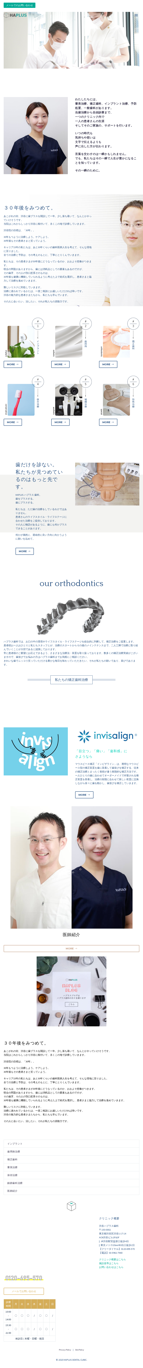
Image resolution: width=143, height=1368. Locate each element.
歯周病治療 (13, 1151)
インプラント (15, 1143)
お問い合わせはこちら (111, 1267)
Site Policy (79, 1349)
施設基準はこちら (109, 1263)
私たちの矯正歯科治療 (71, 680)
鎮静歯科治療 (15, 1183)
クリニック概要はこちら (112, 1259)
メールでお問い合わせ (24, 1291)
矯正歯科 (12, 1159)
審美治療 (12, 1167)
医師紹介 (12, 1190)
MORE (13, 364)
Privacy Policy (65, 1349)
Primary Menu (136, 15)
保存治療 (12, 1175)
